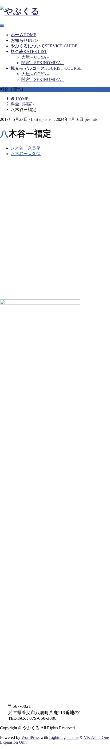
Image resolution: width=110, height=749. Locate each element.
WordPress (30, 737)
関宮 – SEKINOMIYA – (42, 62)
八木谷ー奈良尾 (26, 148)
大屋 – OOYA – (35, 57)
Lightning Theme (63, 737)
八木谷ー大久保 (26, 153)
